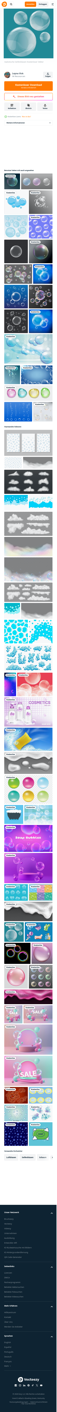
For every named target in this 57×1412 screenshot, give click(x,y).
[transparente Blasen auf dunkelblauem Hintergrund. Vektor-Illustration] (12, 181)
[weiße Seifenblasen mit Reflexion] (16, 243)
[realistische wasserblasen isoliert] (16, 317)
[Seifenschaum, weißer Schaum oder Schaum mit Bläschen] (28, 1039)
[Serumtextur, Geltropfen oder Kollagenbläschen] (28, 553)
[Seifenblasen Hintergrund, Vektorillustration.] (16, 293)
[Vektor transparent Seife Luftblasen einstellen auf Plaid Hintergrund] (14, 1309)
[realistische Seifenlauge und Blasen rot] (22, 960)
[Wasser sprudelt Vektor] (16, 268)
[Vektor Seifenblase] (14, 385)
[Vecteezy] (4, 4)
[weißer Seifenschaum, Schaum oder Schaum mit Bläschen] (28, 1225)
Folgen (48, 76)
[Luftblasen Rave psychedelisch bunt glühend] (17, 1287)
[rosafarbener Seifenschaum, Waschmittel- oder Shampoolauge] (28, 1356)
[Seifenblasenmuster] (16, 219)
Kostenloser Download (28, 86)
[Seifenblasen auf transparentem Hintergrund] (18, 365)
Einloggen (43, 4)
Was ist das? (26, 116)
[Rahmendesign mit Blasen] (20, 534)
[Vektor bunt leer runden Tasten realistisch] (28, 1065)
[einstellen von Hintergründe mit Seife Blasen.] (28, 623)
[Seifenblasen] (16, 1188)
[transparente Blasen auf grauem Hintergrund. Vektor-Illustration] (16, 342)
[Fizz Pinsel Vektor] (18, 571)
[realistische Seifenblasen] (14, 1246)
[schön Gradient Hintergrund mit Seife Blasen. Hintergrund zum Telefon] (10, 936)
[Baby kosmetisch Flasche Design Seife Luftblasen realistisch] (28, 988)
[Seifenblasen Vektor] (18, 1266)
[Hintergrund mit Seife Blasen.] (13, 643)
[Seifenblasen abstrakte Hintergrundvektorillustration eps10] (28, 489)
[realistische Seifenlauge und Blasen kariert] (18, 1110)
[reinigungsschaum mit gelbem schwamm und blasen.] (28, 1015)
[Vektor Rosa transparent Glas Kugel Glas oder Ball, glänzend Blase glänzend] (38, 1311)
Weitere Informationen (15, 123)
